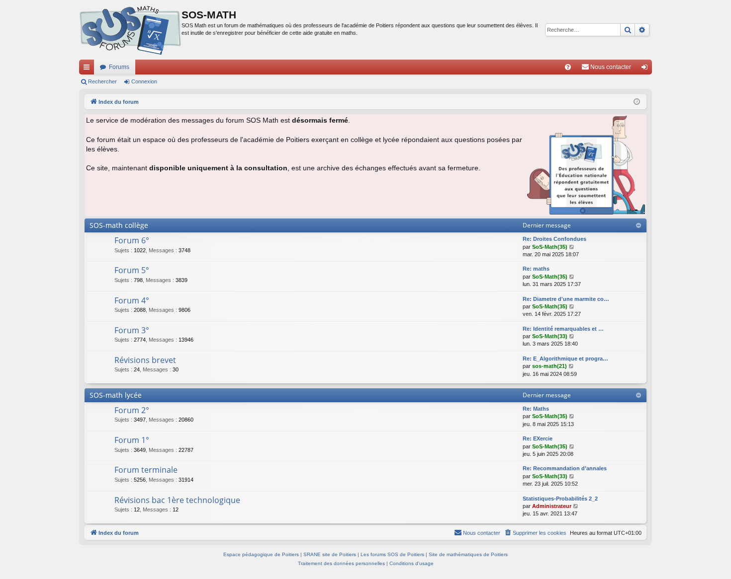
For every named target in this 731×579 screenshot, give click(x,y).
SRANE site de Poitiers (329, 554)
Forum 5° (131, 270)
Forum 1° (131, 439)
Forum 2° (131, 410)
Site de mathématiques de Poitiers (468, 554)
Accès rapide (88, 69)
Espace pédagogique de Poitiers (261, 554)
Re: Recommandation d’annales (565, 468)
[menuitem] (567, 67)
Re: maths (536, 269)
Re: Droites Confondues (554, 239)
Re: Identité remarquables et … (563, 329)
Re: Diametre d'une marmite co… (566, 299)
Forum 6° (131, 240)
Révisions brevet (145, 360)
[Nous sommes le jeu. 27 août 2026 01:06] (637, 102)
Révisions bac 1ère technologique (177, 500)
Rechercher (102, 81)
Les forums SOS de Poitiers (392, 554)
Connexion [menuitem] (646, 69)
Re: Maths (536, 409)
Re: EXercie (537, 438)
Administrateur (551, 506)
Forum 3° (131, 330)
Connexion (144, 81)
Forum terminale (146, 469)
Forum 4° (131, 300)
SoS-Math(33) (549, 336)
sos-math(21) (549, 366)
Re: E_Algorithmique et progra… (565, 359)
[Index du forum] (130, 30)
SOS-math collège (119, 225)
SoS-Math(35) (549, 247)
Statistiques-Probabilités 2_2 (560, 499)
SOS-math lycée (116, 395)
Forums (119, 67)
